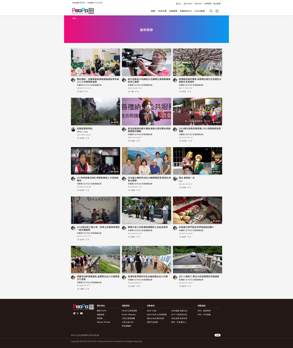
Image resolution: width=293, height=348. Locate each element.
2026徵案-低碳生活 (179, 310)
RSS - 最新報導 (204, 310)
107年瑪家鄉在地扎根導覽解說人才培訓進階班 (97, 179)
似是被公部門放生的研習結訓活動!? (196, 226)
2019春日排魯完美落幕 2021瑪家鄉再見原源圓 (200, 130)
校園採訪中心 (186, 11)
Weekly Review (103, 322)
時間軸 (100, 318)
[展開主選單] (217, 11)
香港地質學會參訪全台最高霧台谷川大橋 (148, 276)
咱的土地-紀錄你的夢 (155, 318)
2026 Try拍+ (152, 310)
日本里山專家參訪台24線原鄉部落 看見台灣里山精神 (149, 179)
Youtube (81, 313)
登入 (179, 3)
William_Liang (82, 132)
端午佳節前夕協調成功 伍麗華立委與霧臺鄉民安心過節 (149, 80)
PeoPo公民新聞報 (129, 310)
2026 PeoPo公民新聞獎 (157, 314)
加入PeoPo (188, 4)
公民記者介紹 (127, 322)
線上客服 (216, 4)
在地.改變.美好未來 (179, 318)
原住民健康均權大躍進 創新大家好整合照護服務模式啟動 (149, 130)
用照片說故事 (152, 322)
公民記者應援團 (128, 318)
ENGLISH (198, 4)
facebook (74, 313)
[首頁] (83, 11)
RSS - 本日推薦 (204, 314)
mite (180, 181)
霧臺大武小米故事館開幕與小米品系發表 (148, 226)
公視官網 (207, 4)
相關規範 (100, 314)
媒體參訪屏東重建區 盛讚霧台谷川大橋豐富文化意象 (98, 278)
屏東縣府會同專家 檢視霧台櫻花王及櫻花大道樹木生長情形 (200, 80)
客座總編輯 (126, 325)
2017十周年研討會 (179, 314)
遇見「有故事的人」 (179, 322)
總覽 (153, 11)
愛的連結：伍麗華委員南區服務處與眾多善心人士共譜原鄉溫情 (98, 80)
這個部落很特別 (84, 128)
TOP (217, 335)
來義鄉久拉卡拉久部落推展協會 (89, 85)
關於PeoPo (102, 310)
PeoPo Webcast (129, 314)
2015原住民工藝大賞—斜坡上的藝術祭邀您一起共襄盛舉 (98, 228)
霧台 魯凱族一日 (187, 177)
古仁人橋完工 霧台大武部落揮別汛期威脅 (199, 276)
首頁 (74, 18)
